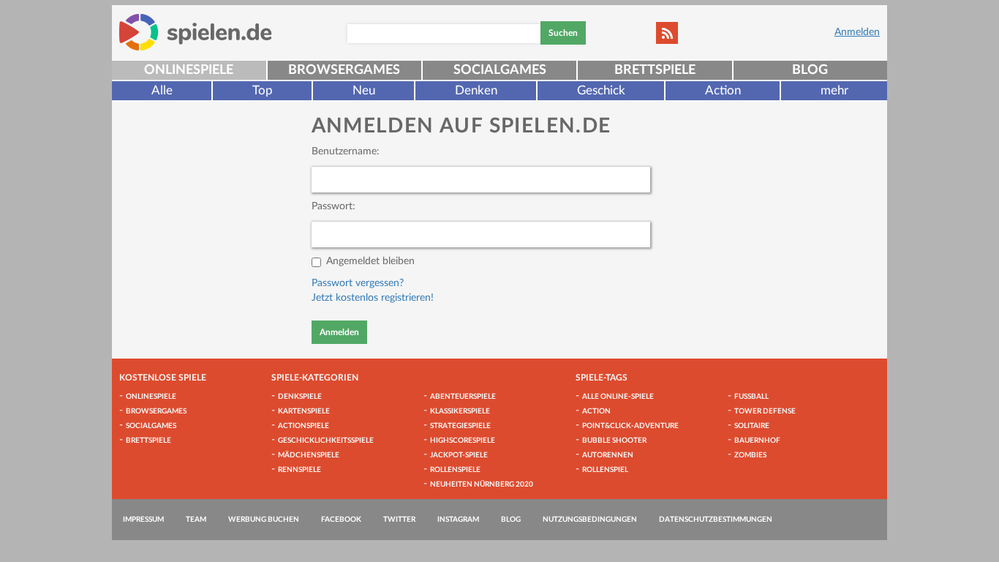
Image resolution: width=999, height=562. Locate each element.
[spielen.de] (195, 32)
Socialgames (499, 70)
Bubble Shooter (614, 440)
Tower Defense (765, 411)
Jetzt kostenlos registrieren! (373, 298)
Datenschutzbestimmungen (715, 519)
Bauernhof (757, 440)
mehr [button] (834, 90)
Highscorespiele (462, 440)
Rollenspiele (455, 469)
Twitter (399, 519)
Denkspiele (300, 396)
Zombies (750, 455)
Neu (364, 90)
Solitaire (751, 426)
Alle (162, 90)
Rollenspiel (605, 469)
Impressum (143, 519)
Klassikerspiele (460, 411)
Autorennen (607, 455)
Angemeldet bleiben (370, 261)
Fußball (751, 396)
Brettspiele (654, 70)
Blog (810, 70)
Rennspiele (299, 469)
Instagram (458, 519)
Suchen (563, 33)
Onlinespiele (188, 70)
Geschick (601, 90)
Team (196, 519)
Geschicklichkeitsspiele (326, 440)
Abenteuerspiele (463, 396)
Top (262, 90)
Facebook (341, 519)
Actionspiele (303, 426)
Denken (476, 90)
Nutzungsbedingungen (590, 519)
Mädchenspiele (308, 455)
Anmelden (857, 32)
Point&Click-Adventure (630, 426)
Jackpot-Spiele (459, 455)
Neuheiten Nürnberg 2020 (481, 484)
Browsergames (344, 70)
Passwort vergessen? (358, 283)
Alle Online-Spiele (618, 396)
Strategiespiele (460, 426)
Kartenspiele (304, 411)
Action (723, 90)
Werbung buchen (263, 519)
